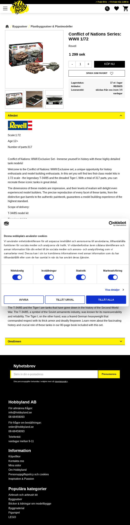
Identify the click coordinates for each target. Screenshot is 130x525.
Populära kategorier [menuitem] (27, 489)
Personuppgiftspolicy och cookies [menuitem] (28, 474)
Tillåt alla (106, 299)
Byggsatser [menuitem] (15, 499)
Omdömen (14, 341)
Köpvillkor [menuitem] (14, 456)
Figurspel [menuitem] (14, 512)
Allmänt (13, 115)
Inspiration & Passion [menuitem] (21, 478)
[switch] (49, 277)
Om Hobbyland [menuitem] (17, 469)
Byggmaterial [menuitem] (16, 508)
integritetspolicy (61, 381)
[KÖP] (109, 64)
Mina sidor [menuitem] (14, 465)
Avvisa (23, 299)
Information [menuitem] (19, 450)
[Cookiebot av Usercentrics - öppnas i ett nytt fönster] (111, 223)
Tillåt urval (65, 299)
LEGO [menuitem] (12, 517)
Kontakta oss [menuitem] (16, 461)
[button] (5, 8)
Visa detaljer (112, 289)
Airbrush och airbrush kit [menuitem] (23, 494)
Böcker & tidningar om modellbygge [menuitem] (29, 503)
